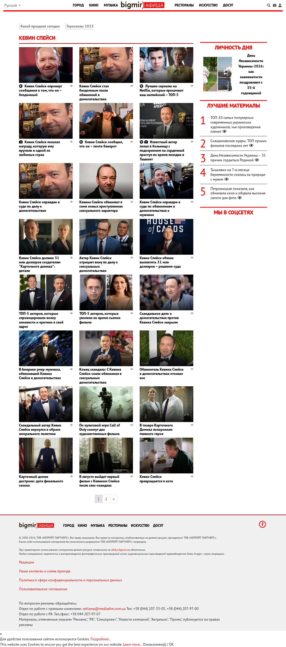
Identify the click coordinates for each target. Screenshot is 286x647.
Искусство (208, 5)
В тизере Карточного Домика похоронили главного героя (156, 429)
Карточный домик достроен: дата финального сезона (41, 480)
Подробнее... (100, 639)
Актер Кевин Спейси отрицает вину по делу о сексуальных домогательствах (98, 264)
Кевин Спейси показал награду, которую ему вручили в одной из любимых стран (39, 148)
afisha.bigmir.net (120, 549)
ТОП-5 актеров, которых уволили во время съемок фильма (99, 317)
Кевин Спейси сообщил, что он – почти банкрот (101, 144)
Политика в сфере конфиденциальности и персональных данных (70, 580)
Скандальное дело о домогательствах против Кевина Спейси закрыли (159, 317)
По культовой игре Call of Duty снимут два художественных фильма (99, 429)
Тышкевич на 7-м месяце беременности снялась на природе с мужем (237, 174)
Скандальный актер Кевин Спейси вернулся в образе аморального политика (40, 429)
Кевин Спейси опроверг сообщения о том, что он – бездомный (40, 90)
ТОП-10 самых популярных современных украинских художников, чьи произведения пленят (235, 124)
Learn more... (132, 644)
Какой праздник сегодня (40, 26)
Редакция (26, 562)
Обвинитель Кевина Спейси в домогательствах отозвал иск (161, 373)
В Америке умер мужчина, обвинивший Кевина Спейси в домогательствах (40, 373)
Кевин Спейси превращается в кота (156, 478)
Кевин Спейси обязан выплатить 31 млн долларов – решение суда (160, 262)
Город (78, 5)
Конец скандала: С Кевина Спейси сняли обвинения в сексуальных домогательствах (100, 375)
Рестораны (184, 5)
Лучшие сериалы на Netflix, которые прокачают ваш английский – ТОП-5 (161, 90)
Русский (11, 5)
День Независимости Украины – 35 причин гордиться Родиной (238, 157)
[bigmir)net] (132, 5)
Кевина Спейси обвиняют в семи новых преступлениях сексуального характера (101, 206)
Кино (94, 5)
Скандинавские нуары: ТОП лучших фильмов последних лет (238, 143)
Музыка (111, 5)
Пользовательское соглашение (43, 589)
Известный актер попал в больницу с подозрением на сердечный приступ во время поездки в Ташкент (162, 150)
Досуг (228, 5)
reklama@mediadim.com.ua (104, 608)
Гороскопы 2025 (80, 26)
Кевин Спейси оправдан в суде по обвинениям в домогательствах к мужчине (160, 208)
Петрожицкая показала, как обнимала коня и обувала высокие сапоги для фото (237, 193)
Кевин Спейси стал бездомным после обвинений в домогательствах (94, 92)
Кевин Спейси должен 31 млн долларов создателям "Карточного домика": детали (40, 264)
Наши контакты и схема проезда (44, 571)
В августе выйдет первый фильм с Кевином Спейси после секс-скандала (99, 480)
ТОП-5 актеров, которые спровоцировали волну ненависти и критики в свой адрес (41, 320)
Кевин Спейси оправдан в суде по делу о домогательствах (39, 206)
